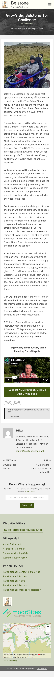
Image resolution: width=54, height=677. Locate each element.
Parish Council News (14, 581)
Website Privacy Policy (15, 557)
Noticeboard (27, 23)
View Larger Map (10, 661)
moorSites (42, 668)
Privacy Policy (30, 491)
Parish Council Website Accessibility (22, 589)
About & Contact (12, 544)
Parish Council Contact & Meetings (21, 572)
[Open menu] (50, 4)
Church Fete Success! (9, 464)
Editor (22, 29)
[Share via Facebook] (6, 403)
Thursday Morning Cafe (15, 553)
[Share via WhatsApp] (15, 403)
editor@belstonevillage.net (30, 451)
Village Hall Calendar (14, 548)
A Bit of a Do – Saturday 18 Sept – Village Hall (41, 466)
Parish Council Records (15, 585)
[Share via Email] (19, 403)
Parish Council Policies (15, 576)
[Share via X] (10, 403)
